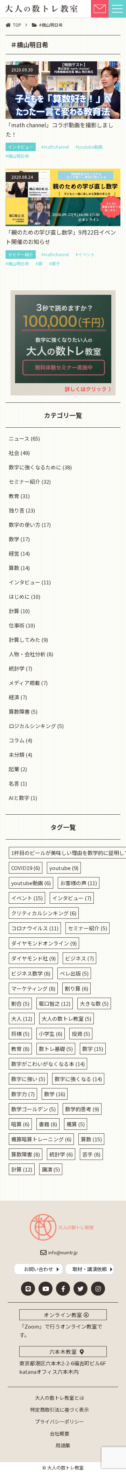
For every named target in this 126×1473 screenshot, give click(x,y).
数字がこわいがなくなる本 (48, 1063)
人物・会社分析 (27, 654)
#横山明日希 (17, 156)
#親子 (54, 264)
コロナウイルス (34, 928)
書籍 (48, 1124)
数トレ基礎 (56, 1048)
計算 (14, 611)
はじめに (19, 596)
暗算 (20, 1124)
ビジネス (79, 958)
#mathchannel (55, 147)
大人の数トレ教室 (66, 1018)
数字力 (23, 1094)
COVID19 (25, 867)
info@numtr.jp (63, 1252)
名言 (14, 783)
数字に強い (28, 1078)
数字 (92, 1048)
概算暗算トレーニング (41, 1139)
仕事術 (16, 625)
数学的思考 (82, 1109)
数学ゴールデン (33, 1109)
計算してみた (24, 639)
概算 (75, 1124)
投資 (81, 1033)
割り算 (76, 988)
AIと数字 (19, 797)
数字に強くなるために (35, 467)
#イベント (85, 254)
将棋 (20, 1033)
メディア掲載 (24, 682)
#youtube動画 (89, 147)
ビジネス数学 (30, 973)
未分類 (16, 754)
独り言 (16, 510)
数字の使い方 (24, 524)
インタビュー (20, 147)
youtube (63, 867)
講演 (51, 1169)
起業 (14, 769)
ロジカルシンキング (32, 725)
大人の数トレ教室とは (59, 1397)
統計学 (16, 668)
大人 (21, 1018)
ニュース (19, 438)
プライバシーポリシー (59, 1421)
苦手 (91, 1154)
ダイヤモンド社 (33, 958)
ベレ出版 (74, 973)
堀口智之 (54, 1003)
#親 (39, 264)
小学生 (50, 1033)
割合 (20, 1003)
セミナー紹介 (20, 254)
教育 (14, 496)
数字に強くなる (78, 1078)
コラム (16, 740)
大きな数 (94, 1003)
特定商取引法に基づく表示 (59, 1409)
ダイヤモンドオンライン (44, 943)
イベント (27, 898)
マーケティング (33, 988)
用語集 (63, 1445)
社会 (14, 452)
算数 (14, 567)
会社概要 (59, 1433)
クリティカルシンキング (43, 913)
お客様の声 (78, 883)
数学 (14, 539)
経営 (14, 553)
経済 (14, 697)
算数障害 (19, 711)
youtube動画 (31, 883)
